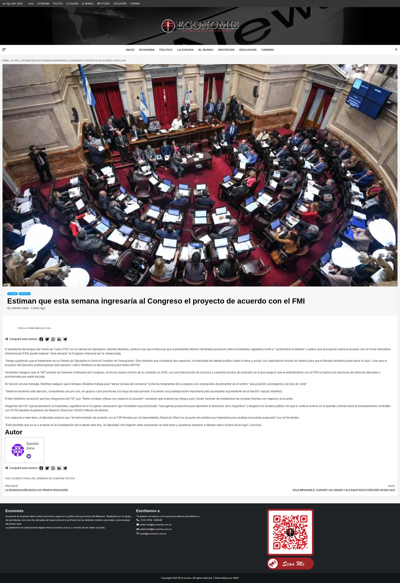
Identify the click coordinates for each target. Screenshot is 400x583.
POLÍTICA (70, 478)
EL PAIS (12, 294)
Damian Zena (20, 308)
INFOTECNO (103, 3)
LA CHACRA (72, 3)
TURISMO (135, 3)
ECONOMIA (43, 3)
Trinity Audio (34, 328)
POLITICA (58, 3)
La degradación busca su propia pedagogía (36, 488)
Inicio (31, 3)
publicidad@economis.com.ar (155, 529)
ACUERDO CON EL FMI (23, 478)
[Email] (28, 456)
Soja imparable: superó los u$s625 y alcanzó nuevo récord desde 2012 (343, 488)
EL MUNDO (87, 3)
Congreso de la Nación (50, 478)
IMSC (235, 577)
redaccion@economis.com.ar (155, 524)
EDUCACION (120, 3)
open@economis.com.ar (152, 533)
